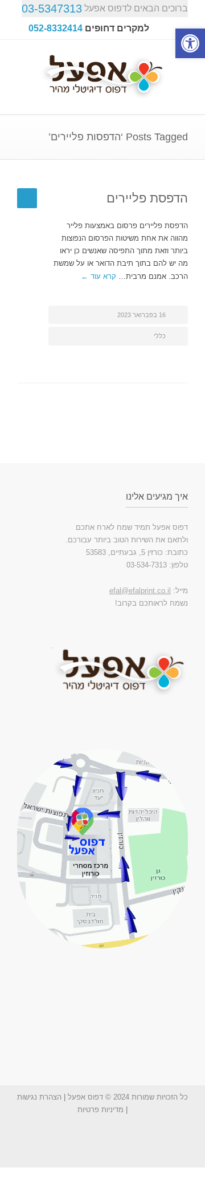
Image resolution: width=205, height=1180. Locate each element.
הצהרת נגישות (39, 1097)
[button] (190, 43)
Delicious (99, 1144)
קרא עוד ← (98, 276)
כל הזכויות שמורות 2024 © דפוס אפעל (128, 1097)
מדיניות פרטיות (100, 1109)
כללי (160, 335)
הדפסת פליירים (147, 198)
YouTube (122, 1144)
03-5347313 (52, 8)
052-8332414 (55, 28)
